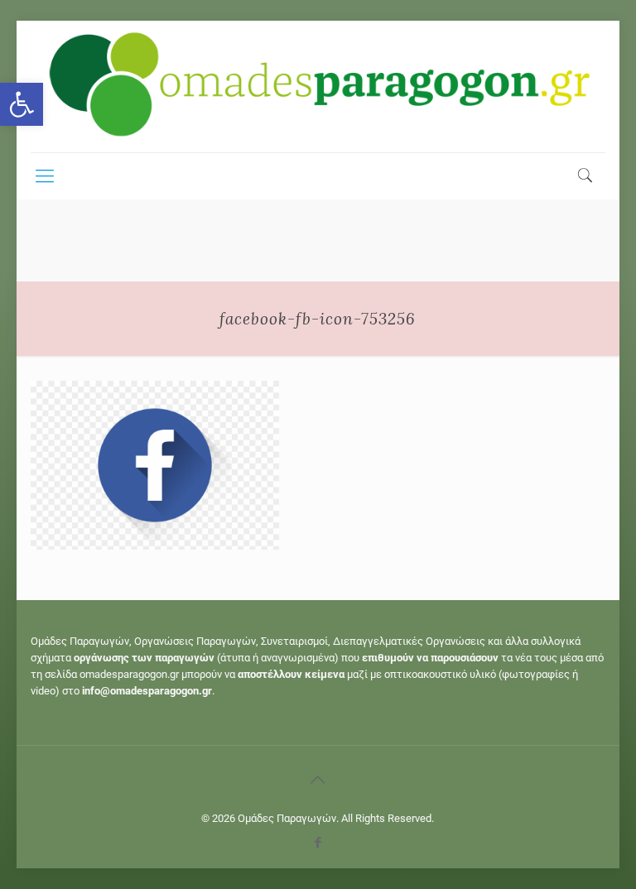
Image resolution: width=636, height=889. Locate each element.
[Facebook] (317, 842)
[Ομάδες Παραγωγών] (318, 86)
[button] (21, 104)
